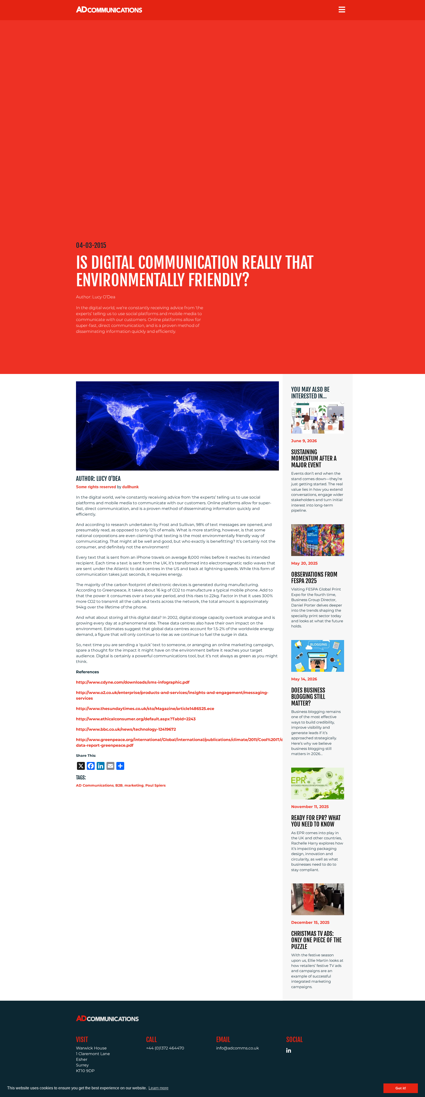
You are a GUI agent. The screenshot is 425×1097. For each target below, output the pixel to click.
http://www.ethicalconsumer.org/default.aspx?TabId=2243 (136, 719)
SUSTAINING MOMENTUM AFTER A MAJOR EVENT (313, 458)
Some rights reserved (96, 487)
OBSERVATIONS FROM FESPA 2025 (314, 578)
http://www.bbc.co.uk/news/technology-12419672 (126, 729)
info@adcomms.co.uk (237, 1048)
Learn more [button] (158, 1088)
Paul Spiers (155, 785)
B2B (119, 785)
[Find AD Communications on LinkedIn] (291, 1051)
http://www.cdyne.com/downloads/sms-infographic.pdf (132, 682)
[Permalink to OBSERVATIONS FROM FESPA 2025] (317, 539)
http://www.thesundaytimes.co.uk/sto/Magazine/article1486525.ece (145, 708)
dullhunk (130, 487)
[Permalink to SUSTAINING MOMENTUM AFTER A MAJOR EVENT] (317, 417)
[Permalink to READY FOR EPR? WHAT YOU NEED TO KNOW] (317, 783)
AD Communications (95, 785)
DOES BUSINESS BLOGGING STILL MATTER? (308, 697)
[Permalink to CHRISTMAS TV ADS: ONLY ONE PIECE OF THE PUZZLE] (317, 899)
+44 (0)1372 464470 (165, 1048)
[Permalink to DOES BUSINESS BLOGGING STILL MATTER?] (317, 655)
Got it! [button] (400, 1088)
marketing (134, 785)
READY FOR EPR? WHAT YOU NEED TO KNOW (316, 821)
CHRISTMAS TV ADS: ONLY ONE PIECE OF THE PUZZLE (316, 940)
